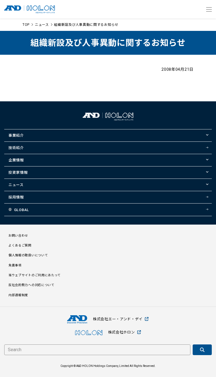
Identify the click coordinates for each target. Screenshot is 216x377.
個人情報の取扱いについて (28, 255)
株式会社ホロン (121, 332)
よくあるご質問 (20, 245)
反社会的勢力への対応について (31, 285)
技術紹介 (16, 148)
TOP (26, 25)
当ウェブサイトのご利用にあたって (34, 275)
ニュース (42, 25)
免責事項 (15, 265)
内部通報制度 (18, 295)
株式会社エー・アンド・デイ (118, 319)
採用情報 (16, 197)
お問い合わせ (18, 235)
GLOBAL (21, 210)
